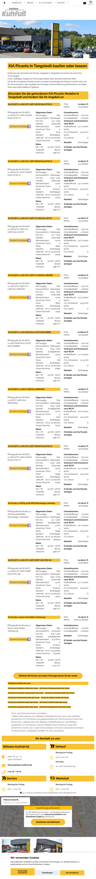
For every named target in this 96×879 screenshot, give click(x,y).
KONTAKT (61, 3)
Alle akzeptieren (72, 873)
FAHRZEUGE (17, 3)
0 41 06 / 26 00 (14, 771)
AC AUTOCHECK (45, 3)
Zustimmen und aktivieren (48, 822)
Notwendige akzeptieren (22, 872)
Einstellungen (47, 873)
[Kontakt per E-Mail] (84, 2)
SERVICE (30, 3)
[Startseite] (91, 2)
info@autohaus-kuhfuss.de (20, 765)
